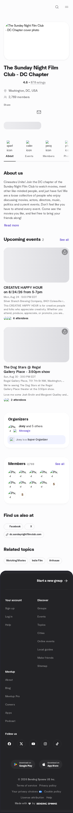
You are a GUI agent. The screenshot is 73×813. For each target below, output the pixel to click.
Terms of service (27, 785)
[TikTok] (57, 744)
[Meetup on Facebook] (9, 744)
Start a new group (50, 580)
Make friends (45, 658)
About (9, 680)
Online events (46, 641)
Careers (10, 704)
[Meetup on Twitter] (21, 744)
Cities (41, 633)
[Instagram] (45, 744)
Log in (9, 616)
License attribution (32, 797)
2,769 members (19, 97)
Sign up (10, 608)
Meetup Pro (12, 696)
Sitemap (42, 666)
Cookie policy (52, 791)
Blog (8, 688)
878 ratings (38, 82)
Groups (42, 608)
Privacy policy (47, 785)
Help (8, 625)
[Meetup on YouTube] (33, 744)
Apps (8, 713)
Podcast (10, 721)
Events (41, 616)
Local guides (45, 649)
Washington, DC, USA (23, 90)
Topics (41, 625)
